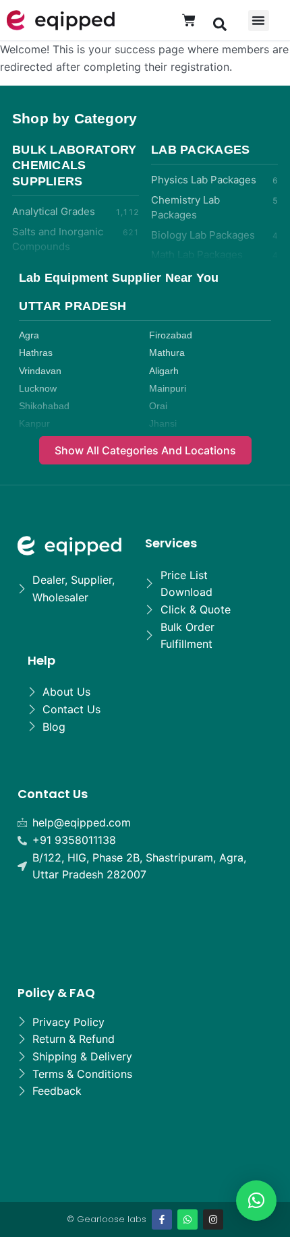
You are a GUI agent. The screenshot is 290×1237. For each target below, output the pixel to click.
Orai (158, 406)
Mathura (167, 353)
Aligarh (164, 371)
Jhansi (163, 424)
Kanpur (34, 424)
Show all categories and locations (145, 450)
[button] (219, 23)
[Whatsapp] (187, 1219)
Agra (29, 335)
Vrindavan (40, 371)
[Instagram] (213, 1219)
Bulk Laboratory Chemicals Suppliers (74, 165)
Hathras (36, 353)
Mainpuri (167, 389)
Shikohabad (44, 406)
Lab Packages (200, 149)
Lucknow (38, 389)
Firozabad (170, 335)
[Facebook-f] (162, 1219)
